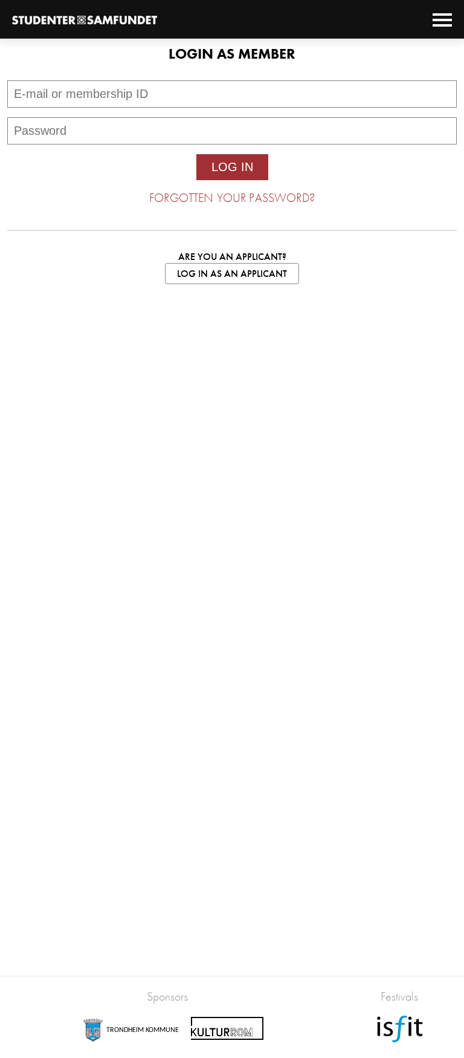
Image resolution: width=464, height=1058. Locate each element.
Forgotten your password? (232, 198)
